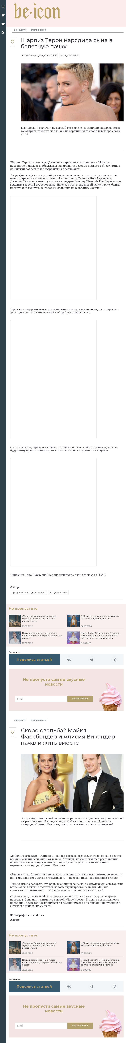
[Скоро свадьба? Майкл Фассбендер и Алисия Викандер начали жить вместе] (12, 732)
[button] (3, 7)
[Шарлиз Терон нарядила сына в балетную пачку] (12, 42)
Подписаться (80, 698)
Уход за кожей (69, 55)
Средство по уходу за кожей (39, 55)
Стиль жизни (38, 30)
